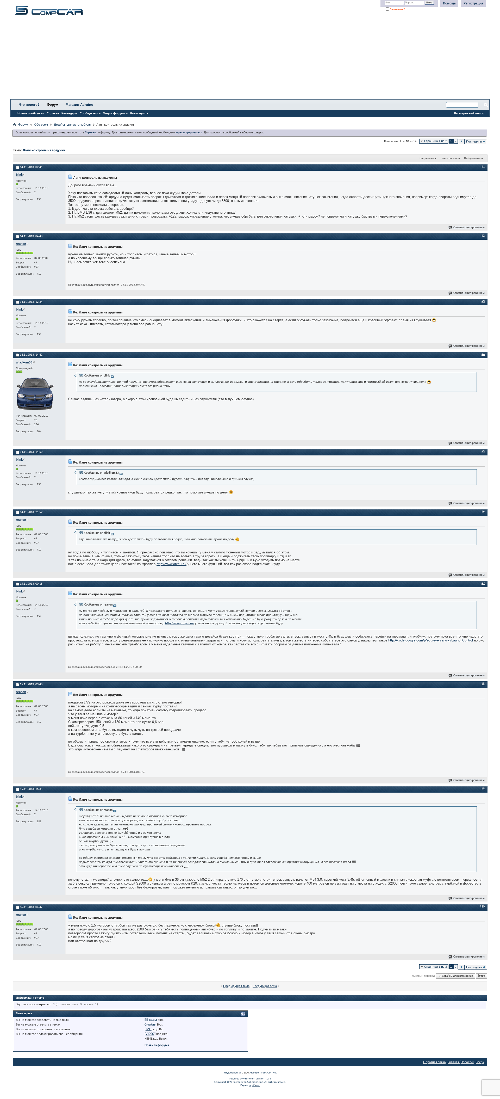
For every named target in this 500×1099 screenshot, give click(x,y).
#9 (483, 788)
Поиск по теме (449, 158)
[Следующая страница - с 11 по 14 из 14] (461, 141)
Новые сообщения (30, 113)
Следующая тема (265, 986)
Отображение (472, 158)
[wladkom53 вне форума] (35, 393)
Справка (53, 113)
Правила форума (157, 1045)
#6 (483, 511)
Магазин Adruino (79, 105)
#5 (483, 451)
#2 (483, 235)
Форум (52, 105)
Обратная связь (434, 1062)
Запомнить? (397, 9)
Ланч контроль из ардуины (44, 150)
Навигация (137, 113)
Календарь (69, 113)
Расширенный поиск (469, 113)
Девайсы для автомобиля (72, 124)
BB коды (151, 1020)
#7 (483, 583)
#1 (483, 166)
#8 (483, 684)
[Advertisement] (163, 58)
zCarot (256, 1085)
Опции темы (427, 158)
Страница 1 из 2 (435, 141)
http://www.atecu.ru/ (171, 564)
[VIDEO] (150, 1034)
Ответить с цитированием (469, 227)
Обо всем (41, 124)
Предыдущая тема (236, 986)
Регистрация (473, 3)
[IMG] (148, 1029)
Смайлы (150, 1024)
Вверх (481, 976)
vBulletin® (249, 1078)
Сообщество (89, 113)
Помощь (449, 3)
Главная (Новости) (461, 1062)
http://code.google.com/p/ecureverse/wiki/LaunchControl (430, 640)
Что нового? (29, 105)
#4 (483, 354)
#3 (483, 301)
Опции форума (114, 113)
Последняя (474, 141)
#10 (482, 906)
